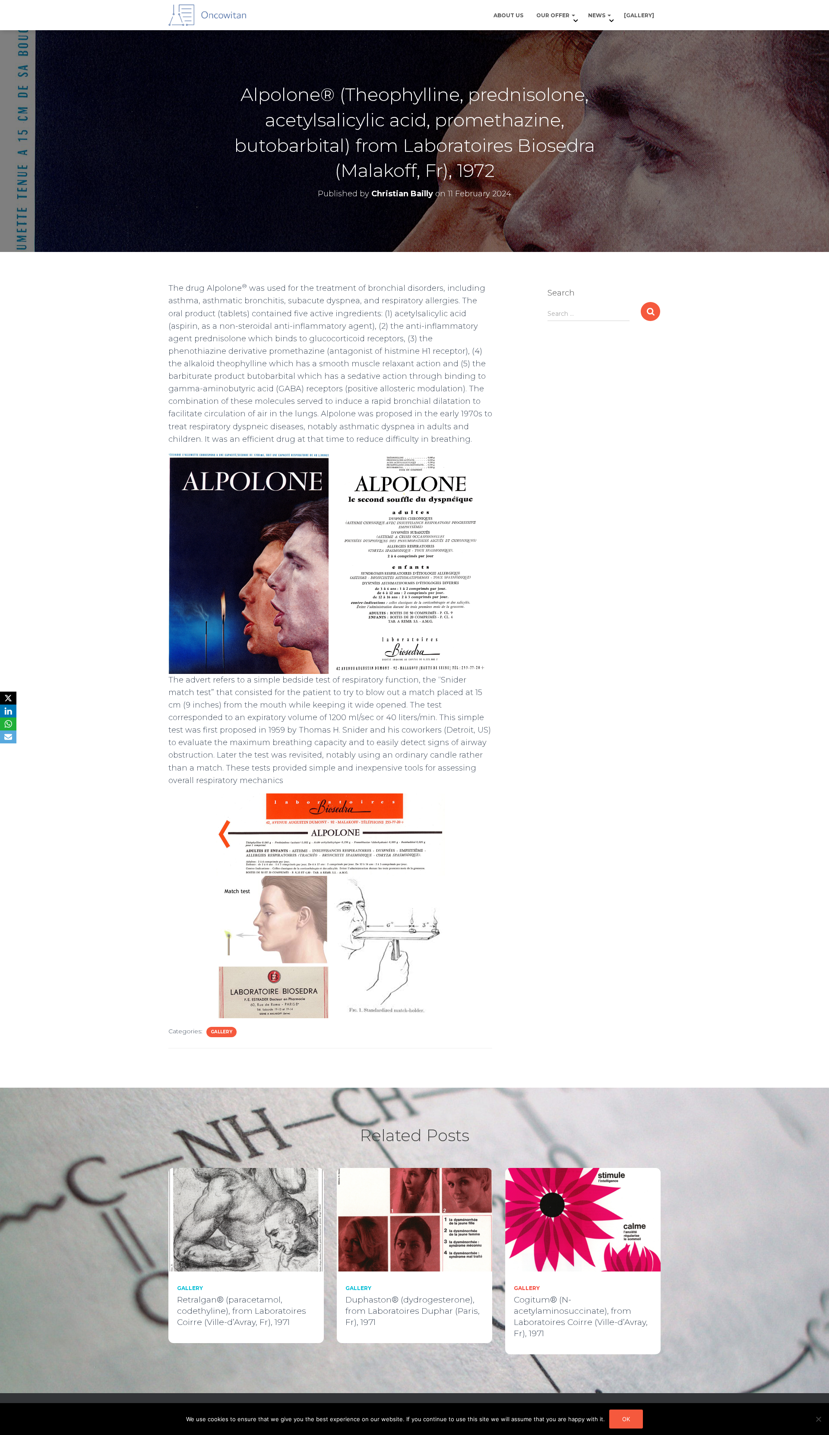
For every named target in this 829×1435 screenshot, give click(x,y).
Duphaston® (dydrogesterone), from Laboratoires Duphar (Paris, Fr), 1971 (412, 1311)
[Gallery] (639, 15)
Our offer (553, 15)
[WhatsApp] (8, 724)
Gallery (221, 1032)
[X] (8, 698)
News (597, 15)
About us (508, 15)
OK (626, 1419)
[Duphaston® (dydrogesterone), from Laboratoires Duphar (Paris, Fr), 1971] (414, 1219)
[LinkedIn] (8, 711)
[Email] (8, 736)
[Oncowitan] (207, 15)
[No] (818, 1419)
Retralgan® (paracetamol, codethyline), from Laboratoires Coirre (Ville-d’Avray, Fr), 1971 (241, 1311)
